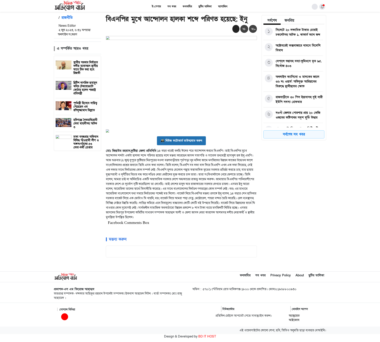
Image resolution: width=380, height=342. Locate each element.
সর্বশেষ (272, 20)
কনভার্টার (187, 6)
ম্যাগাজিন (222, 6)
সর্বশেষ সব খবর (294, 134)
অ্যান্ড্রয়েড (294, 316)
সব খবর (171, 6)
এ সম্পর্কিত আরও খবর (72, 48)
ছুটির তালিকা (205, 6)
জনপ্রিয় (289, 20)
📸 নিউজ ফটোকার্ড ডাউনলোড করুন (181, 141)
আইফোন (294, 320)
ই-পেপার (156, 6)
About (299, 275)
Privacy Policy (280, 275)
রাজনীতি (67, 17)
